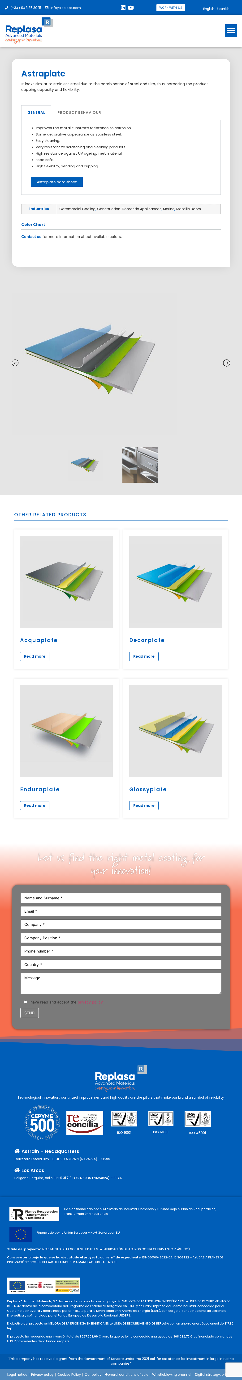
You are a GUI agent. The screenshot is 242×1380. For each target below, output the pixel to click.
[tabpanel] (121, 157)
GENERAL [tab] (36, 112)
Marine (169, 208)
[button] (231, 30)
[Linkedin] (123, 7)
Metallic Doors (188, 208)
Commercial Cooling (77, 208)
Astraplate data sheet (57, 181)
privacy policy (90, 1002)
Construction (108, 208)
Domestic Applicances (141, 208)
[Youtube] (130, 7)
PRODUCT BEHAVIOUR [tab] (79, 112)
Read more (34, 656)
